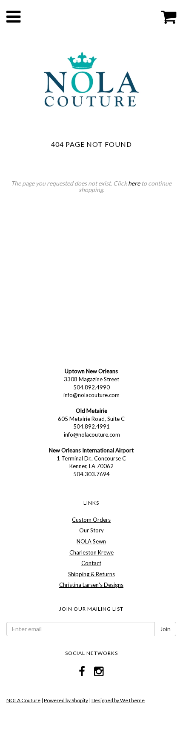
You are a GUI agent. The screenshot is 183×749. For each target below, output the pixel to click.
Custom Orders (91, 519)
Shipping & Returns (91, 574)
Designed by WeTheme (118, 700)
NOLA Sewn (91, 541)
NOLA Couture (23, 700)
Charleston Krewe (91, 552)
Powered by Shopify (66, 700)
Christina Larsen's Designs (91, 584)
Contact (91, 563)
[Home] (91, 78)
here (134, 183)
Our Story (91, 530)
